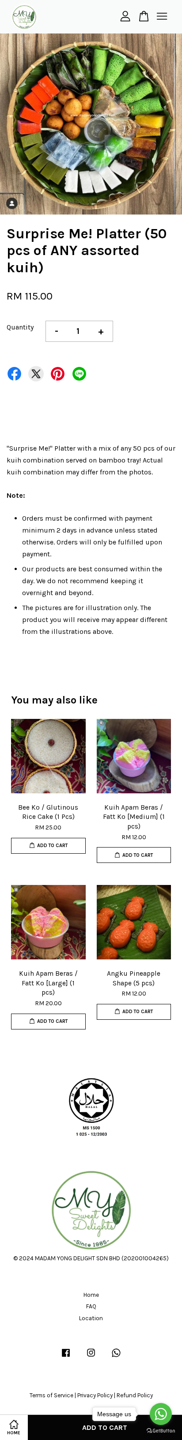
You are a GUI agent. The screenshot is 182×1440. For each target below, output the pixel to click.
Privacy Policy (95, 1395)
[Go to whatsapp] (161, 1414)
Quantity (20, 327)
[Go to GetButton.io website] (161, 1431)
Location (91, 1318)
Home (91, 1295)
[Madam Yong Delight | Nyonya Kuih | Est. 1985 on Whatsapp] (116, 1357)
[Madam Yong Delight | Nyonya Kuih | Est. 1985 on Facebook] (66, 1357)
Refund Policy (135, 1395)
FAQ (91, 1306)
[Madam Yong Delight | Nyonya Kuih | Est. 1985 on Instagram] (91, 1357)
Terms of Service (51, 1395)
